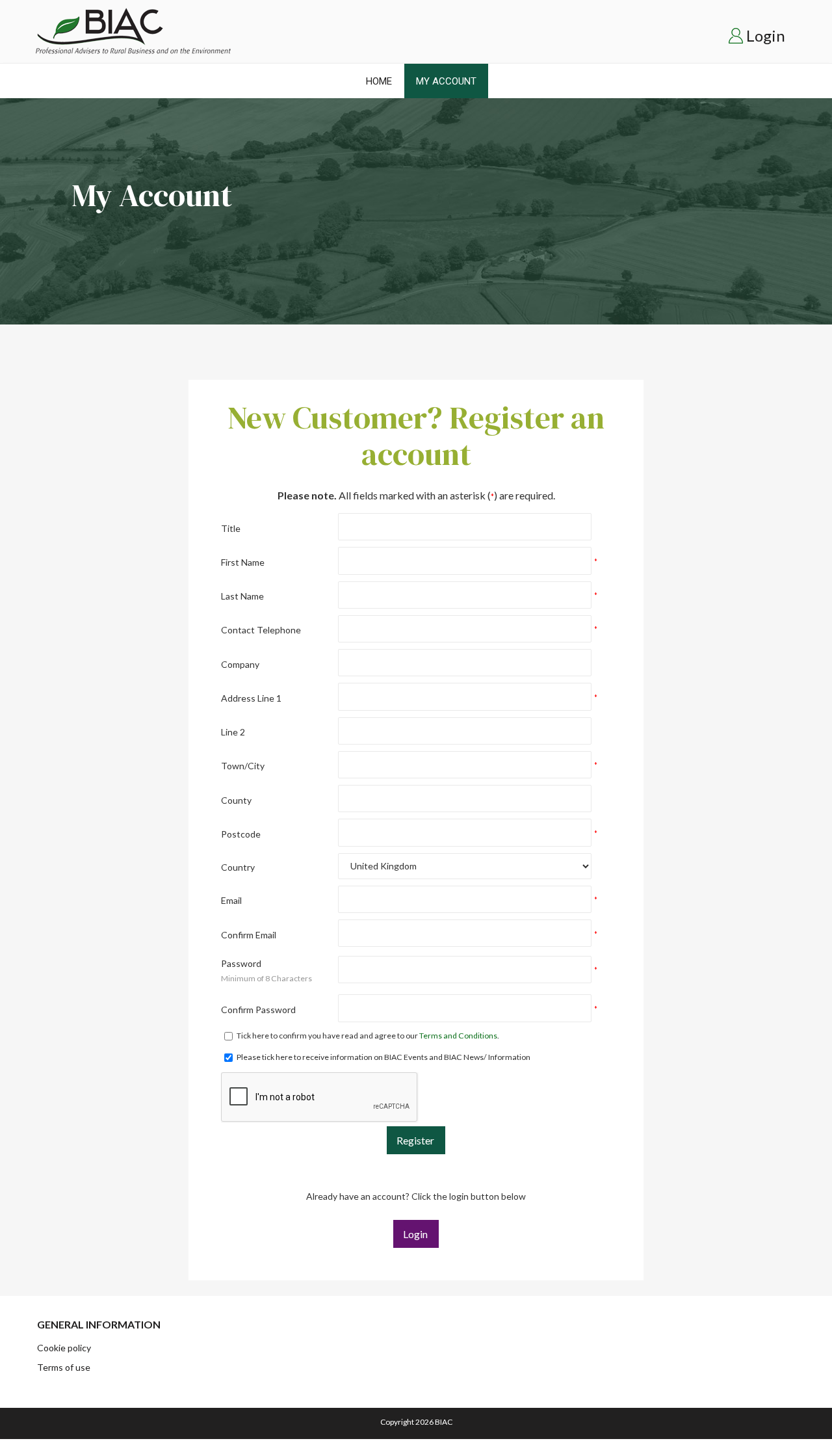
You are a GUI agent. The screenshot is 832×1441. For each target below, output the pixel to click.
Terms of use (63, 1367)
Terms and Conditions (458, 1035)
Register (415, 1140)
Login (765, 35)
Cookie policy (64, 1347)
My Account (446, 81)
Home (379, 81)
